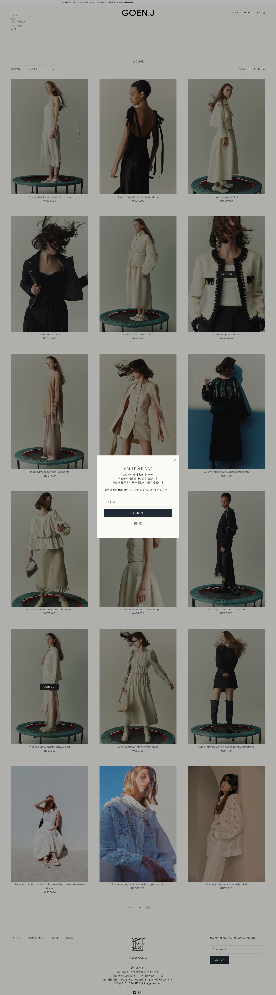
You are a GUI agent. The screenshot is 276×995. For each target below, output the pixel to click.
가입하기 (138, 513)
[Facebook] (135, 523)
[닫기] (174, 460)
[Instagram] (140, 523)
